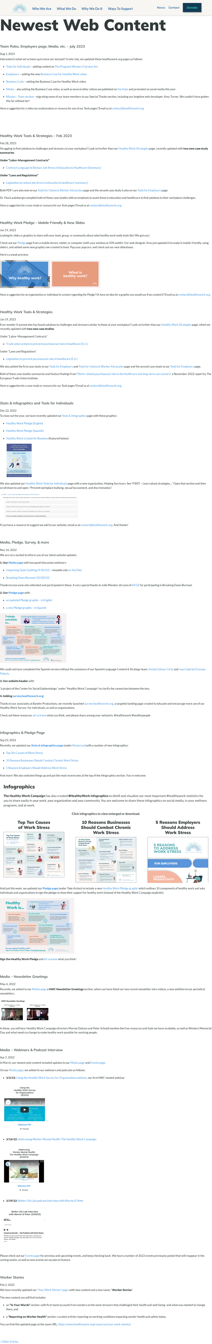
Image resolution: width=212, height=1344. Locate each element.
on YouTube (75, 570)
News (161, 7)
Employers (12, 74)
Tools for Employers (149, 190)
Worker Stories (12, 1277)
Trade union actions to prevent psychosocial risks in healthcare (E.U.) (47, 344)
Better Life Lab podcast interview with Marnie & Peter (50, 1200)
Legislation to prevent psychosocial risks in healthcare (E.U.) (42, 359)
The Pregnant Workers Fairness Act (76, 66)
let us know (39, 715)
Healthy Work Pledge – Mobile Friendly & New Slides (42, 222)
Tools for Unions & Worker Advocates (60, 190)
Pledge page (16, 592)
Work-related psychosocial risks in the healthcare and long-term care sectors (124, 374)
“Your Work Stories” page (52, 1290)
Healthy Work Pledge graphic (120, 888)
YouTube (122, 89)
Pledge (21, 243)
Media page (15, 562)
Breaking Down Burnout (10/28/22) (28, 577)
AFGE (135, 585)
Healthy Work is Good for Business (27, 438)
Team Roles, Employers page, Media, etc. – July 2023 (42, 46)
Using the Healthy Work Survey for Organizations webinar (51, 1077)
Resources (78, 745)
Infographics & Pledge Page (22, 732)
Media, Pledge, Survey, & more (24, 542)
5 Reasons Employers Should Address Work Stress (36, 768)
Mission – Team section (20, 96)
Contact (174, 7)
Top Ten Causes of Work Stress (24, 753)
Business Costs (15, 81)
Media (10, 89)
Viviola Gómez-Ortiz (160, 669)
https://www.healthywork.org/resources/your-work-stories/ (94, 1324)
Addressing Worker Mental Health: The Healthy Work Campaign (57, 1139)
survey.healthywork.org (28, 696)
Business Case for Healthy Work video (64, 74)
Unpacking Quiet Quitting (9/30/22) (28, 570)
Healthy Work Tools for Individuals (46, 483)
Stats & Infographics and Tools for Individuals (36, 403)
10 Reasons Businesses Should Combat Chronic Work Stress (42, 760)
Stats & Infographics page (47, 745)
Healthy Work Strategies (133, 148)
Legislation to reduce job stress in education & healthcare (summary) (47, 182)
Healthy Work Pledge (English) (24, 423)
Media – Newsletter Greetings (24, 976)
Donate (192, 7)
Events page (97, 1062)
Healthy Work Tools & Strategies (26, 312)
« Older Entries (9, 1341)
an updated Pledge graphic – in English (29, 600)
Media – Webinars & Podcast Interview (31, 1050)
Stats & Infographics (74, 415)
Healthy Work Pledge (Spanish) (25, 430)
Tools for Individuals (18, 66)
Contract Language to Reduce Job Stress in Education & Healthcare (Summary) (53, 167)
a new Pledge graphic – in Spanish (26, 607)
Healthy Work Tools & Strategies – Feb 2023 (36, 136)
